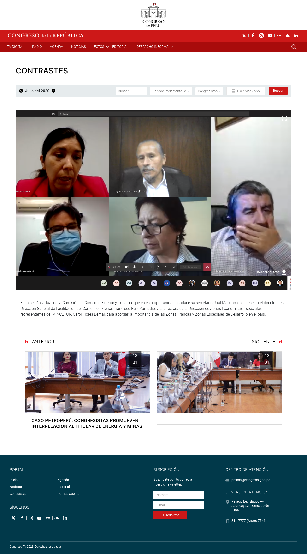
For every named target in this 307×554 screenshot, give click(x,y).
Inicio (14, 480)
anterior (42, 342)
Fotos (99, 47)
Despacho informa (152, 47)
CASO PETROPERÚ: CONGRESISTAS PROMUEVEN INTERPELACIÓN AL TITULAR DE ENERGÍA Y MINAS (86, 423)
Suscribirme (170, 515)
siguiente (264, 342)
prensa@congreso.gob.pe (250, 480)
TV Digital (15, 47)
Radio (37, 47)
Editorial (120, 47)
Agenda (56, 47)
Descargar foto (268, 272)
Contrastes (18, 494)
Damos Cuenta (69, 494)
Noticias (78, 47)
